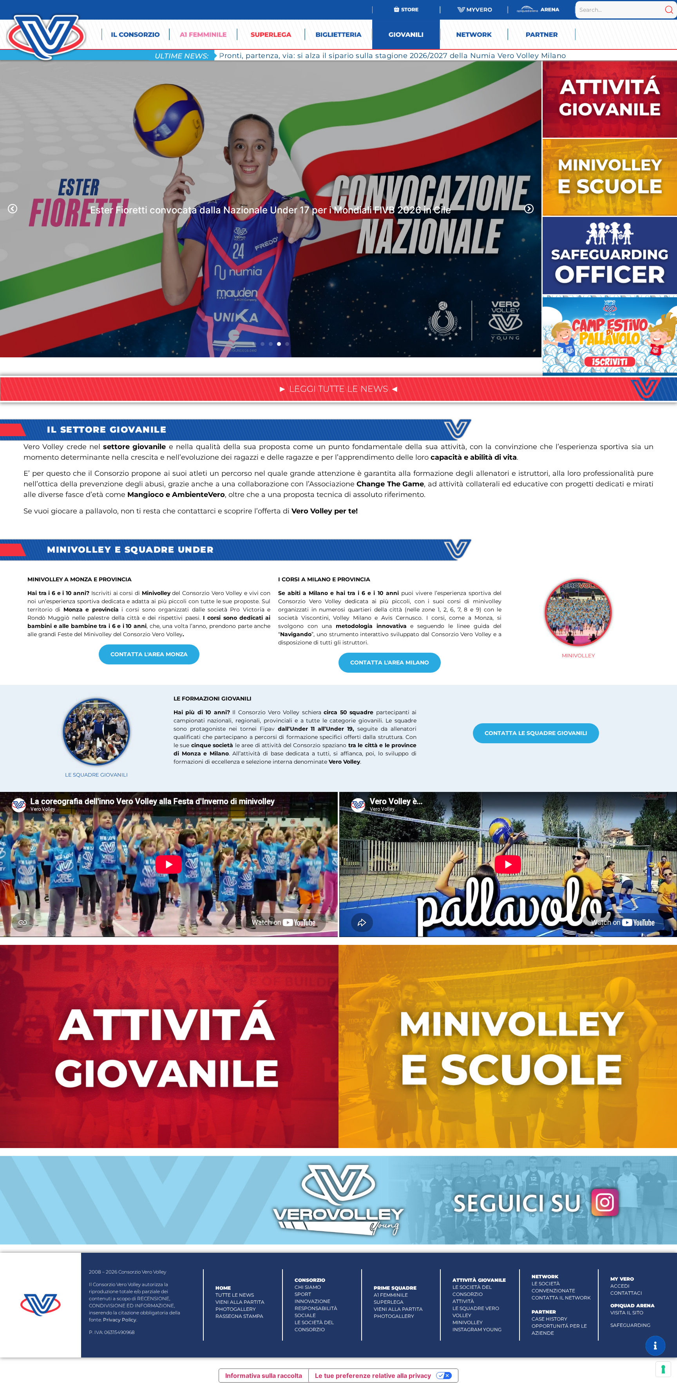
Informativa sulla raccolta (263, 1375)
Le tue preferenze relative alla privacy (373, 1375)
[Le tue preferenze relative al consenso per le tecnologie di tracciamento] (663, 1369)
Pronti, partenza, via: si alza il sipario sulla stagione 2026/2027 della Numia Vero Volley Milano (392, 55)
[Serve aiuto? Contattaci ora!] (655, 1346)
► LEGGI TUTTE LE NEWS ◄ (338, 389)
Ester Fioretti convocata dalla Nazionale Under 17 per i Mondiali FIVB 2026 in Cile (270, 209)
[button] (12, 208)
